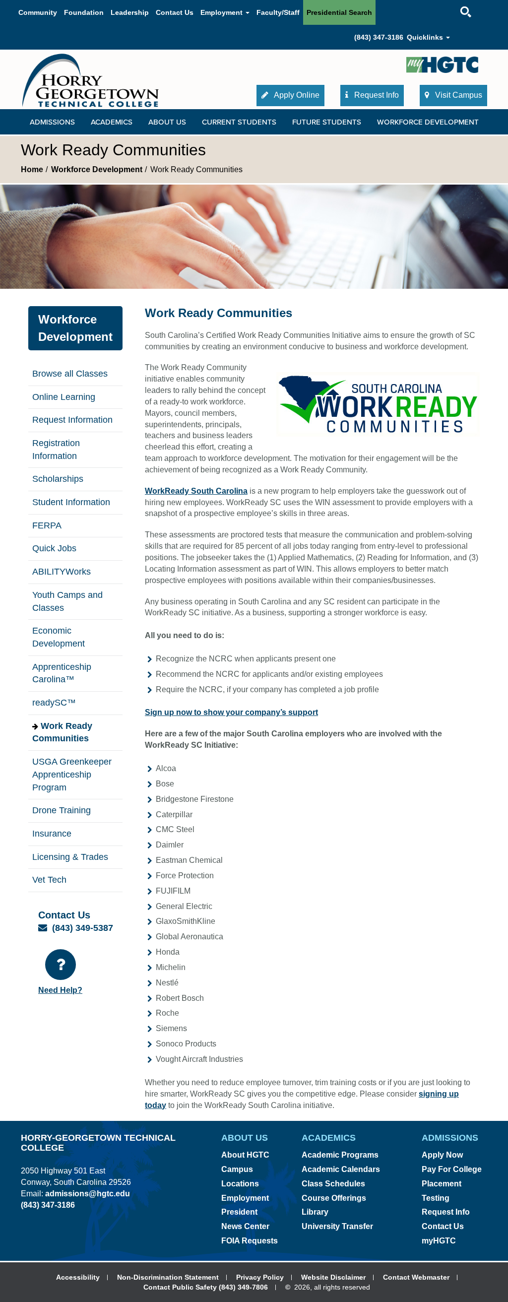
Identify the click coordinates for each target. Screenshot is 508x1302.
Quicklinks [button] (426, 37)
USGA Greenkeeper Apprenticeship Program (72, 774)
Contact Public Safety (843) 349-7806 (205, 1287)
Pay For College (452, 1169)
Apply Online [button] (295, 95)
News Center (245, 1226)
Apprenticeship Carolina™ (61, 673)
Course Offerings (334, 1198)
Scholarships (57, 479)
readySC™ (54, 703)
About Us (167, 122)
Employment (245, 1198)
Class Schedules (333, 1183)
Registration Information (56, 449)
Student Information (71, 502)
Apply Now (442, 1155)
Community (37, 12)
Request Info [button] (375, 95)
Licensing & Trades (70, 857)
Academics (111, 122)
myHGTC (439, 1241)
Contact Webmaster (416, 1277)
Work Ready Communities (62, 732)
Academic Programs (340, 1155)
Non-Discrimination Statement (168, 1277)
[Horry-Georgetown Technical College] (90, 80)
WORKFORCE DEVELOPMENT (428, 122)
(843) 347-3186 (378, 37)
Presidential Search (339, 12)
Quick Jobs (54, 548)
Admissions (52, 122)
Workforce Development (96, 169)
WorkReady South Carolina (196, 491)
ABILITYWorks (61, 572)
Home (32, 169)
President (239, 1212)
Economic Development (58, 637)
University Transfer (337, 1226)
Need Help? (60, 990)
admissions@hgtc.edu (87, 1193)
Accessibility (78, 1277)
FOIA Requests (249, 1241)
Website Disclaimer (333, 1277)
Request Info (446, 1212)
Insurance (51, 834)
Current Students (239, 122)
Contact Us (174, 12)
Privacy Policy (260, 1277)
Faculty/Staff (278, 12)
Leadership (130, 12)
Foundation (84, 12)
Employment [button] (222, 12)
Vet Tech (49, 880)
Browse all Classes (70, 374)
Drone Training (61, 810)
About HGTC (245, 1155)
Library (315, 1212)
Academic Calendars (341, 1169)
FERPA (47, 525)
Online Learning (63, 397)
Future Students (326, 122)
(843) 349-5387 (82, 928)
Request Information (72, 420)
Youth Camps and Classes (67, 601)
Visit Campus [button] (457, 95)
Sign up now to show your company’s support (231, 712)
